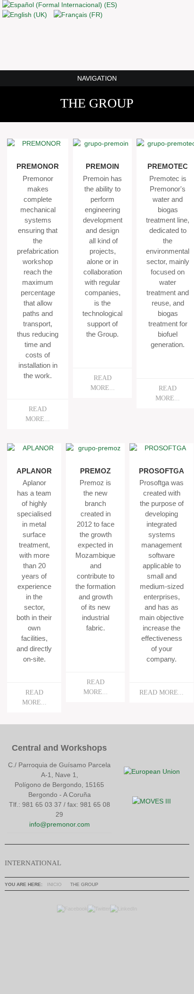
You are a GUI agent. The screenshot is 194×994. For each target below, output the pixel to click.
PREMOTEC (167, 166)
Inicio (54, 884)
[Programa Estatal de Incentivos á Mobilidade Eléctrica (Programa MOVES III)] (151, 801)
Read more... (37, 414)
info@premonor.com (59, 824)
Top (94, 947)
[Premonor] (97, 44)
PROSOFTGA (161, 471)
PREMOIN (102, 166)
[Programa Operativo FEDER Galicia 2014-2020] (152, 771)
